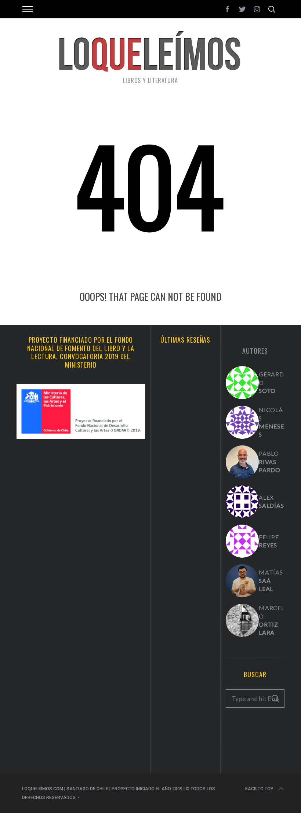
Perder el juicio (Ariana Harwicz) (185, 737)
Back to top (259, 788)
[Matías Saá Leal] (242, 580)
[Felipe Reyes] (242, 541)
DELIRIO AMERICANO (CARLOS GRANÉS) (185, 670)
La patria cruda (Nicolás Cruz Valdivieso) (185, 474)
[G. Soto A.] (242, 382)
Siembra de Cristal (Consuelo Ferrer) (185, 541)
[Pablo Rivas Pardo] (242, 461)
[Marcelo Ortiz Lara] (242, 620)
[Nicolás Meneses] (242, 422)
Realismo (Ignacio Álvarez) (185, 407)
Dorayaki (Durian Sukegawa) (186, 604)
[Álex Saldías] (242, 501)
